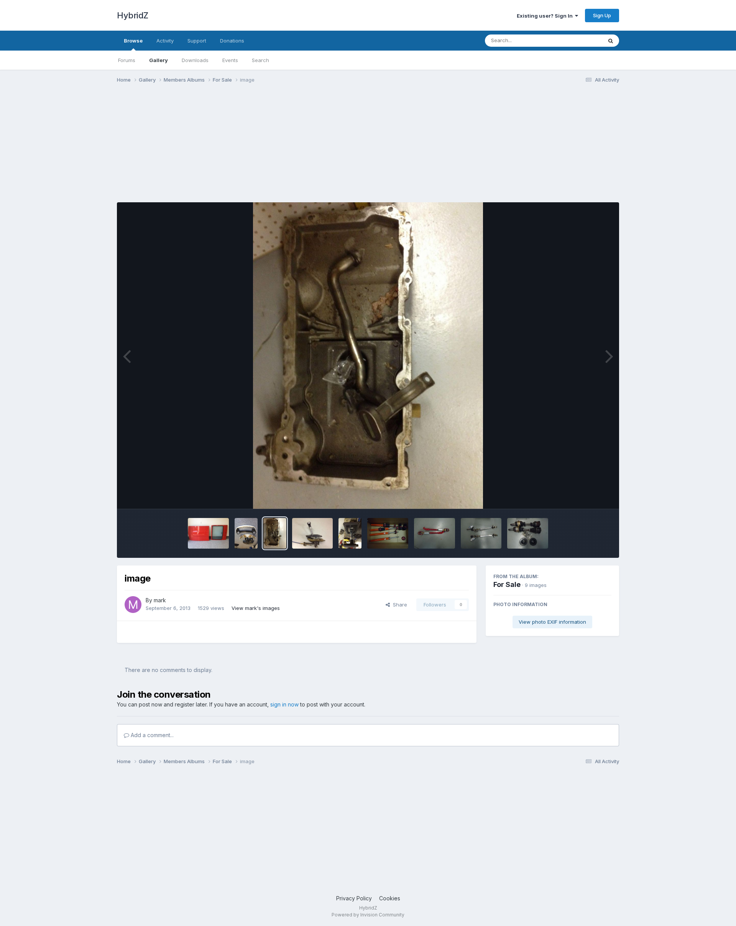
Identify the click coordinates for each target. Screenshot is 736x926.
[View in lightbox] (368, 355)
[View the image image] (274, 533)
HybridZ (132, 15)
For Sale (507, 584)
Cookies (389, 898)
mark (160, 600)
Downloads (195, 60)
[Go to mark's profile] (133, 604)
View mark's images (256, 608)
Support (196, 41)
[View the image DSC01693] (481, 533)
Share (398, 604)
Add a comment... (151, 735)
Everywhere (578, 40)
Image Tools (587, 495)
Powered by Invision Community (368, 915)
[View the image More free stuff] (208, 533)
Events (230, 60)
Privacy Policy (354, 898)
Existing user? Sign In (546, 16)
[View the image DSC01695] (387, 533)
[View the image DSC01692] (527, 533)
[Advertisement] (256, 148)
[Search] (610, 40)
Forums (126, 60)
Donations (232, 41)
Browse (133, 41)
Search (260, 60)
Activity (165, 41)
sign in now (284, 704)
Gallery (158, 60)
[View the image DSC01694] (434, 533)
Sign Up (602, 15)
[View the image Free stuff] (246, 533)
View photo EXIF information (552, 622)
